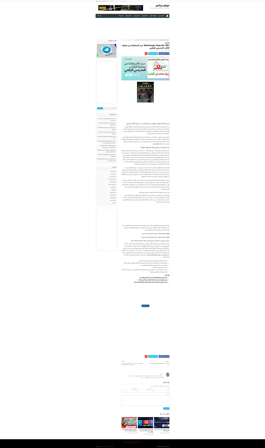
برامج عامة (121, 15)
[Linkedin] (142, 376)
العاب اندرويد (136, 15)
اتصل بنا (117, 1)
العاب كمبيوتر (129, 15)
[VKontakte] (148, 377)
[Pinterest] (138, 376)
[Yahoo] (143, 377)
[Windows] (147, 377)
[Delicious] (159, 376)
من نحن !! (120, 1)
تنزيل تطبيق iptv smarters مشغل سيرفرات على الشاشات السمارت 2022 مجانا (146, 431)
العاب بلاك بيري (112, 176)
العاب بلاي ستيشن (112, 179)
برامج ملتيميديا (112, 195)
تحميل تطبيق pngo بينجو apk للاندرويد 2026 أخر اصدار (106, 137)
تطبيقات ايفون (153, 15)
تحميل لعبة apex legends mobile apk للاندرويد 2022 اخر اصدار (129, 430)
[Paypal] (140, 376)
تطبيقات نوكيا (112, 200)
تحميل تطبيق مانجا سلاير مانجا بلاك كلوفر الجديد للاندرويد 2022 (153, 280)
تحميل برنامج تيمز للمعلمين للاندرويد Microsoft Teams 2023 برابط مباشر (150, 282)
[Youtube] (142, 377)
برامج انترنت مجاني (111, 184)
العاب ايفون (113, 174)
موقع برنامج (162, 5)
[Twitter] (152, 377)
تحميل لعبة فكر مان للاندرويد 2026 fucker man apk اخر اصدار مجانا (106, 159)
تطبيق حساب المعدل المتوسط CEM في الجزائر (156, 255)
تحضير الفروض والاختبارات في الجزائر (149, 237)
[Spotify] (162, 377)
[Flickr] (150, 376)
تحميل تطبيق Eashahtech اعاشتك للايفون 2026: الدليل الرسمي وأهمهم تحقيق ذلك (106, 142)
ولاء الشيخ (166, 50)
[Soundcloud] (129, 376)
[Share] (133, 376)
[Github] (148, 376)
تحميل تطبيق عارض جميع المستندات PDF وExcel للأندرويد (106, 128)
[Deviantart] (157, 376)
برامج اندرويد (161, 15)
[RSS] (135, 376)
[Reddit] (136, 376)
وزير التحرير (150, 434)
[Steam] (157, 377)
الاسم (168, 388)
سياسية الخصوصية (112, 1)
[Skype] (131, 376)
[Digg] (155, 376)
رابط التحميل (145, 306)
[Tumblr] (154, 377)
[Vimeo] (150, 377)
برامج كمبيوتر (144, 15)
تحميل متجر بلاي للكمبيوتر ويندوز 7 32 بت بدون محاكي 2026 (106, 119)
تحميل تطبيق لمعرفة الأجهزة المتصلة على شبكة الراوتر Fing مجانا (153, 277)
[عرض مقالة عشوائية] (98, 16)
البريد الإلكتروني (150, 388)
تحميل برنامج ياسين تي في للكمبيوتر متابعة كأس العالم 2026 (106, 155)
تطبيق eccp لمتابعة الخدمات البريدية (150, 233)
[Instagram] (143, 376)
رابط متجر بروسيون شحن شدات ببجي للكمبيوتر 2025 (162, 430)
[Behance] (160, 376)
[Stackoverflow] (159, 377)
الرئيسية (124, 1)
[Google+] (147, 376)
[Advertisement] (132, 28)
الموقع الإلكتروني (134, 388)
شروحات (113, 203)
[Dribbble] (154, 376)
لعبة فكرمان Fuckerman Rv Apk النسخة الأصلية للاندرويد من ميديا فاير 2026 (107, 146)
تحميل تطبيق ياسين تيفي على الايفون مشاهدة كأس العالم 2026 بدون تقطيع (106, 150)
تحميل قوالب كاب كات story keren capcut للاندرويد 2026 (107, 124)
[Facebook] (152, 376)
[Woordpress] (145, 377)
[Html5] (145, 376)
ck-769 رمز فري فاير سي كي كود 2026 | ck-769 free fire (106, 133)
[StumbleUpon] (155, 377)
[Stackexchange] (160, 377)
